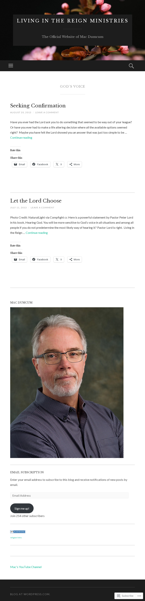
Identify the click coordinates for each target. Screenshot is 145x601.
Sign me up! (22, 508)
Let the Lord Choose (36, 201)
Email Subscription (27, 472)
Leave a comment (47, 112)
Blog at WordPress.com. (30, 594)
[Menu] (10, 65)
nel (40, 567)
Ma (12, 567)
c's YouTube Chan (26, 567)
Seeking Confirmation (38, 106)
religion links (16, 537)
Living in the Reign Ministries (72, 21)
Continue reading (21, 137)
